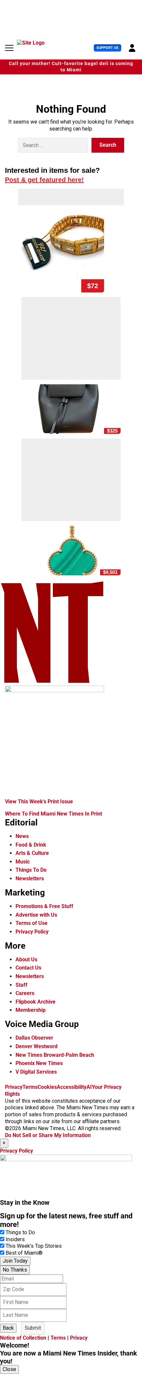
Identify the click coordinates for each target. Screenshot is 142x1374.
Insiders (15, 1239)
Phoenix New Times (39, 1063)
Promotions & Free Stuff (44, 906)
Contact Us (28, 968)
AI (89, 1087)
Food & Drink (31, 845)
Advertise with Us (36, 915)
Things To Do (31, 870)
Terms (30, 1087)
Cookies (47, 1087)
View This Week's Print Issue (39, 801)
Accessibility (72, 1087)
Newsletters (30, 878)
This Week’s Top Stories (34, 1246)
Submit (33, 1328)
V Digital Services (36, 1072)
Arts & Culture (32, 853)
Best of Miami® (24, 1253)
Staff (21, 985)
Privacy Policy (32, 932)
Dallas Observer (34, 1038)
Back (8, 1328)
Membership (31, 1010)
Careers (25, 993)
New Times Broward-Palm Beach (55, 1055)
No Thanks (15, 1270)
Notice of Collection (23, 1338)
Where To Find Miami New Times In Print (53, 814)
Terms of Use (32, 923)
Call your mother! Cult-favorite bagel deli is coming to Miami (71, 67)
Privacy (13, 1087)
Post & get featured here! (44, 179)
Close (9, 1369)
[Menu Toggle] (9, 48)
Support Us (107, 48)
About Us (26, 959)
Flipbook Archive (35, 1002)
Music (23, 862)
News (22, 836)
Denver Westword (36, 1046)
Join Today (15, 1261)
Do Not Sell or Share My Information (48, 1135)
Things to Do (20, 1232)
